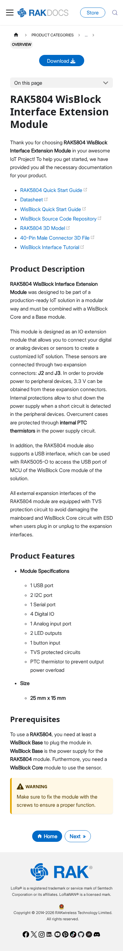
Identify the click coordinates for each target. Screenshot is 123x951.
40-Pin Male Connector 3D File (55, 238)
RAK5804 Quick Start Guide (52, 190)
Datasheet (32, 199)
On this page (28, 83)
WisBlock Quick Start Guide (51, 209)
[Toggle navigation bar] (10, 12)
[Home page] (16, 35)
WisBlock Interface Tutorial (50, 247)
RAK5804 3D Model (43, 228)
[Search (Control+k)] (115, 12)
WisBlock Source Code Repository (59, 218)
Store (93, 12)
